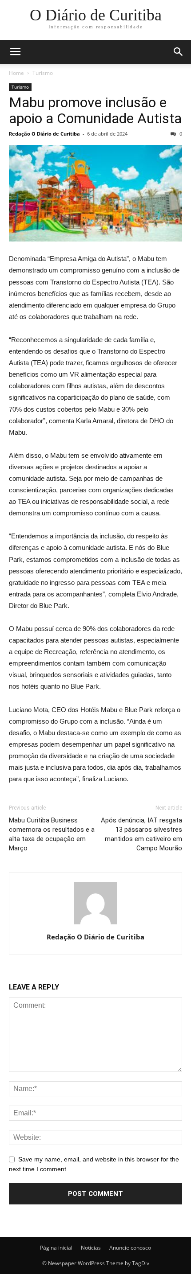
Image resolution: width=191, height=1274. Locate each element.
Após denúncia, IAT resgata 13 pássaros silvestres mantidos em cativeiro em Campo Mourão (141, 834)
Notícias (91, 1247)
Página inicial (56, 1247)
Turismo (42, 73)
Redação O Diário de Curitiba (44, 133)
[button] (178, 52)
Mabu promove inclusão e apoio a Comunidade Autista (95, 110)
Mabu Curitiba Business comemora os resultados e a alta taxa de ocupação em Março (52, 834)
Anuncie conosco (130, 1247)
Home (16, 73)
